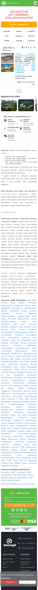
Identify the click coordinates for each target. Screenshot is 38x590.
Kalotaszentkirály (21, 351)
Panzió (28, 472)
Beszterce (4, 415)
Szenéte (19, 423)
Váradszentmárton (30, 423)
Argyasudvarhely (7, 305)
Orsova (24, 369)
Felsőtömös (5, 412)
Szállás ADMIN (25, 559)
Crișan (21, 361)
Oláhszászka (16, 391)
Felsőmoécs (32, 303)
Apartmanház (22, 477)
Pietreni (23, 439)
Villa (14, 475)
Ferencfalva (5, 340)
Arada (34, 458)
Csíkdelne (21, 431)
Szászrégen (32, 393)
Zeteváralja (5, 313)
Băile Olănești (15, 359)
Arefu (35, 431)
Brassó (3, 319)
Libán (35, 337)
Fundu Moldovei (25, 327)
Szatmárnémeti (31, 447)
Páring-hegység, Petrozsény (13, 418)
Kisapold (4, 463)
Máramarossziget (30, 353)
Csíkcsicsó (32, 324)
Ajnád (34, 444)
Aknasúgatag (31, 367)
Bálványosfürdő (23, 319)
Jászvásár (14, 447)
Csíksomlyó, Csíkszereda (11, 396)
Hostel (30, 475)
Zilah (23, 324)
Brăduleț (18, 463)
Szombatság (5, 436)
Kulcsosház (5, 472)
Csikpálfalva (32, 383)
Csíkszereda (12, 364)
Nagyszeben (19, 305)
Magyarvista (32, 412)
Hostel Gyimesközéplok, (24, 76)
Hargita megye (20, 78)
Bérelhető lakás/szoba (9, 477)
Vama (34, 327)
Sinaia (3, 431)
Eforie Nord (26, 356)
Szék (15, 367)
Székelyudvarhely (30, 308)
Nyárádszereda (6, 410)
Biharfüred (13, 327)
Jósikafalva (19, 335)
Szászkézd (19, 442)
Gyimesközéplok (7, 332)
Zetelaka (33, 361)
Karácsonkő (32, 428)
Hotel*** (13, 472)
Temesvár (32, 369)
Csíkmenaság (25, 452)
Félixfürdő (4, 327)
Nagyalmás (5, 466)
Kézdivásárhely (18, 383)
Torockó (34, 319)
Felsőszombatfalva (8, 316)
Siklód (3, 399)
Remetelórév (5, 434)
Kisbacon (12, 372)
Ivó (2, 388)
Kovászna (25, 337)
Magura (29, 431)
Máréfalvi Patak (8, 329)
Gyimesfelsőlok (30, 420)
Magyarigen (5, 447)
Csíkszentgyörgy (30, 396)
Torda (17, 369)
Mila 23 (23, 460)
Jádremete (5, 359)
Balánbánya (32, 455)
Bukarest (4, 426)
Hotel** (24, 475)
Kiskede (34, 399)
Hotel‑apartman (6, 475)
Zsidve (17, 458)
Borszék (34, 364)
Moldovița (4, 343)
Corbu (34, 418)
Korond (18, 313)
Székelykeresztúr (18, 380)
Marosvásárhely (7, 348)
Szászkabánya (31, 335)
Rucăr (26, 444)
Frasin (11, 463)
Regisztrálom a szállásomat (26, 563)
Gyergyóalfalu (6, 351)
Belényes (33, 450)
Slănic (34, 305)
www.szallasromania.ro (10, 194)
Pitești (22, 447)
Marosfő (4, 311)
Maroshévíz (5, 324)
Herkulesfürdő (13, 337)
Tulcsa (34, 356)
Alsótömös (5, 361)
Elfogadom (27, 582)
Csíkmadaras (6, 455)
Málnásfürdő (5, 402)
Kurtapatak (11, 423)
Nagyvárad (33, 313)
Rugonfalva (14, 361)
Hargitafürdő (5, 308)
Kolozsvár (4, 345)
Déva (3, 364)
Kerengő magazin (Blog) (8, 563)
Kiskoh (18, 356)
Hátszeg (23, 343)
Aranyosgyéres (6, 452)
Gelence (4, 386)
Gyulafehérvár (17, 353)
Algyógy (14, 450)
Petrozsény (32, 415)
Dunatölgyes (31, 388)
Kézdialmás (5, 407)
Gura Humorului (14, 428)
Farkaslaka (32, 329)
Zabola (34, 359)
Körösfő (19, 407)
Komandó (28, 372)
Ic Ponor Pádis (22, 399)
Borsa (34, 316)
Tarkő (3, 460)
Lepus (34, 348)
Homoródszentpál (7, 458)
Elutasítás (10, 582)
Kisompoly (14, 466)
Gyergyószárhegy (23, 316)
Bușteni (28, 305)
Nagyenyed (5, 353)
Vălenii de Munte (29, 391)
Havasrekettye (6, 335)
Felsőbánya (32, 404)
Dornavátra (26, 359)
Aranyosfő (11, 399)
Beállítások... (6, 578)
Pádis (34, 321)
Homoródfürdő (6, 367)
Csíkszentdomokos (22, 348)
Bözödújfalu (18, 377)
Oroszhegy (33, 463)
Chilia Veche (12, 460)
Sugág (3, 439)
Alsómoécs (5, 444)
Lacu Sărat (21, 415)
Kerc (2, 404)
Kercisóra (23, 364)
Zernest (22, 329)
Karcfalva (25, 402)
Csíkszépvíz (18, 412)
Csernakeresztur (30, 377)
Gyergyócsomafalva (16, 404)
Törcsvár (4, 380)
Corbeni (22, 367)
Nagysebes (32, 407)
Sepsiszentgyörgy (21, 332)
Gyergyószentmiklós (8, 321)
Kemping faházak (7, 480)
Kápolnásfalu (32, 345)
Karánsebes (32, 439)
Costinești (4, 372)
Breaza (3, 428)
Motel (19, 475)
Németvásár (26, 458)
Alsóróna (20, 410)
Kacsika (34, 452)
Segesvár (11, 356)
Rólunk (5, 567)
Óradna (23, 428)
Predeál (24, 311)
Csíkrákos (18, 345)
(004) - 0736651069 (28, 543)
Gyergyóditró (32, 442)
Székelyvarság (6, 377)
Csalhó (26, 361)
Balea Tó (32, 332)
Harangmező (5, 391)
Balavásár (4, 450)
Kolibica (21, 303)
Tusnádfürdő (14, 311)
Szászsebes (32, 410)
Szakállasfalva (31, 436)
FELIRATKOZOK (19, 505)
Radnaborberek (21, 426)
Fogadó (17, 480)
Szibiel (34, 351)
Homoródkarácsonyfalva (27, 434)
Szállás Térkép (8, 559)
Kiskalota (33, 426)
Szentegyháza (17, 308)
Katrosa (24, 321)
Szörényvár (32, 343)
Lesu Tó (4, 356)
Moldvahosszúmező (29, 340)
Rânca (15, 324)
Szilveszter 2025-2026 (8, 273)
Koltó (10, 386)
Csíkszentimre (18, 436)
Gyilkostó (33, 311)
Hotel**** (31, 477)
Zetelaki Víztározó (30, 386)
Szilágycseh (18, 420)
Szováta (4, 303)
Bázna (13, 415)
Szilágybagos (11, 431)
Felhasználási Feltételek (8, 212)
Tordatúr (16, 452)
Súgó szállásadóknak (28, 567)
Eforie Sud (16, 340)
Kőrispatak (33, 380)
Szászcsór (17, 386)
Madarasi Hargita (15, 388)
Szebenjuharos (6, 369)
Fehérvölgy (14, 343)
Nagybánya (32, 460)
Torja (12, 426)
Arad (2, 337)
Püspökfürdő (18, 375)
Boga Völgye (31, 300)
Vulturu (24, 463)
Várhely (3, 423)
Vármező (33, 402)
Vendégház (21, 472)
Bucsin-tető (12, 319)
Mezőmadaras (6, 420)
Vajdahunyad (5, 393)
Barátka (23, 450)
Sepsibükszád (16, 402)
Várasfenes (5, 383)
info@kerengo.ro (28, 538)
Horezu (19, 455)
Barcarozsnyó (13, 439)
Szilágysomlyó (6, 442)
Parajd (12, 303)
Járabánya (17, 444)
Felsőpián (20, 372)
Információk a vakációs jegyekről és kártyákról (18, 484)
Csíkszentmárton (19, 393)
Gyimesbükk (32, 375)
